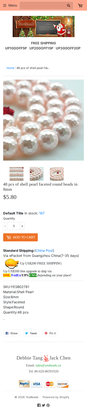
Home (10, 68)
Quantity (9, 218)
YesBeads (32, 397)
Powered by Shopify (56, 397)
